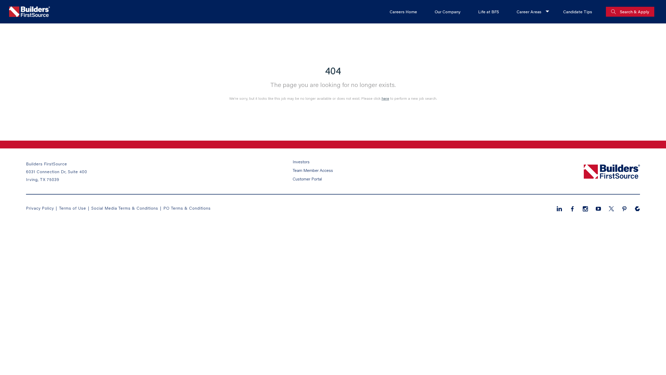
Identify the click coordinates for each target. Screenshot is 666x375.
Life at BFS (488, 11)
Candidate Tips (577, 11)
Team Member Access (313, 170)
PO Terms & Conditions (187, 208)
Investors (301, 161)
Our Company (447, 11)
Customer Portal (307, 179)
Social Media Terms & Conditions (124, 208)
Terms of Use (73, 208)
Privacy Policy (40, 208)
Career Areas (529, 11)
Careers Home (403, 11)
